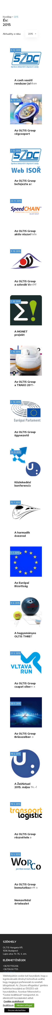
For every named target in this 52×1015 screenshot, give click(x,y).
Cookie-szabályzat (14, 1001)
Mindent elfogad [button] (24, 1005)
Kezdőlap (7, 17)
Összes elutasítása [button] (16, 1010)
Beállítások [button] (8, 1005)
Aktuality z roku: (12, 33)
